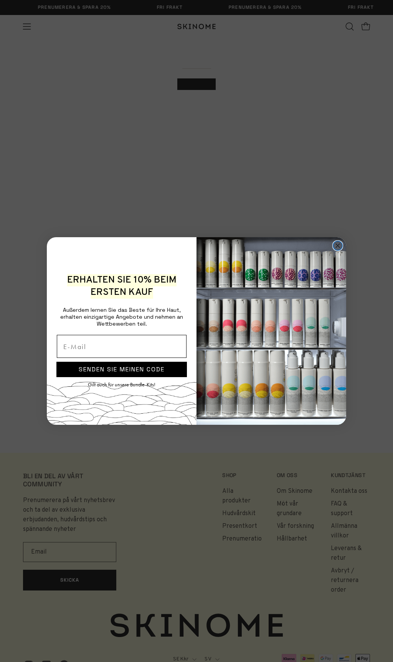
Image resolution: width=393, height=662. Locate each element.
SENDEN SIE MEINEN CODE (122, 369)
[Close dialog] (337, 245)
